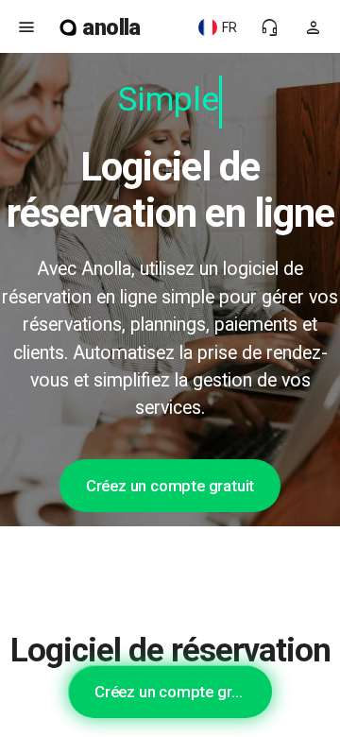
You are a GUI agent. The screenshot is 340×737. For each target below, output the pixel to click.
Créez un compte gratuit (170, 485)
